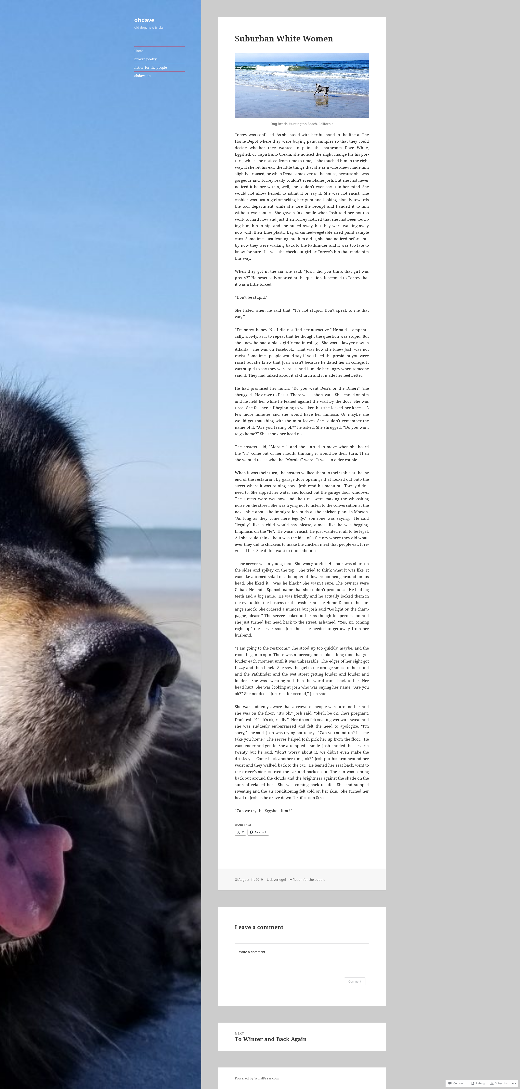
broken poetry (145, 59)
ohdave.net (143, 76)
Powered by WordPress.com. (257, 1078)
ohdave (144, 20)
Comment (354, 981)
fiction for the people (150, 67)
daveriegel (278, 879)
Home (139, 51)
